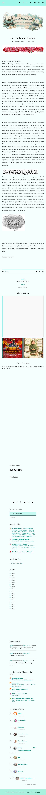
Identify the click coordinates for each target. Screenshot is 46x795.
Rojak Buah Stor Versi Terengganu (23, 541)
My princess (15, 695)
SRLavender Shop (17, 563)
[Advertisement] (23, 441)
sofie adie (22, 720)
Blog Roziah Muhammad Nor (22, 698)
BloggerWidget (30, 784)
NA (11, 659)
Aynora (20, 771)
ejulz (11, 651)
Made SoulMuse (33, 792)
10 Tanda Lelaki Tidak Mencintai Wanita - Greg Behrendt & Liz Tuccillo (23, 547)
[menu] (3, 3)
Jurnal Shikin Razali (18, 792)
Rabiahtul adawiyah (27, 778)
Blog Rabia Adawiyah (20, 689)
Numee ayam (16, 691)
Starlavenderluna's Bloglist (22, 552)
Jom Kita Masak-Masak (21, 539)
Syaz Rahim (22, 741)
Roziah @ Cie (22, 764)
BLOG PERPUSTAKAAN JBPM (22, 528)
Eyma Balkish (23, 734)
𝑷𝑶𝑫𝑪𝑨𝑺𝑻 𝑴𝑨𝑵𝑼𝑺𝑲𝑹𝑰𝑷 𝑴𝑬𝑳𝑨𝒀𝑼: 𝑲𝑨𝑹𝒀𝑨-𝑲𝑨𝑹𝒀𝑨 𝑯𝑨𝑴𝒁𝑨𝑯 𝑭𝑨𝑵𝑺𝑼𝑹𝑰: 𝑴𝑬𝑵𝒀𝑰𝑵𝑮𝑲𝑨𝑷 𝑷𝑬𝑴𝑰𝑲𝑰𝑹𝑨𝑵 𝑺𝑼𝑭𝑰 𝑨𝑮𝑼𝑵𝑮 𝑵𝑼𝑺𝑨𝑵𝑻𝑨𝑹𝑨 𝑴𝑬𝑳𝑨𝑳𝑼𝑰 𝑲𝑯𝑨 (23, 533)
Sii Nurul (21, 727)
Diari (7, 271)
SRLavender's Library (20, 544)
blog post (26, 651)
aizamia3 (15, 683)
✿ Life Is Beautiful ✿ (19, 694)
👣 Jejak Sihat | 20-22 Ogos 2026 (22, 680)
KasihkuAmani (17, 678)
